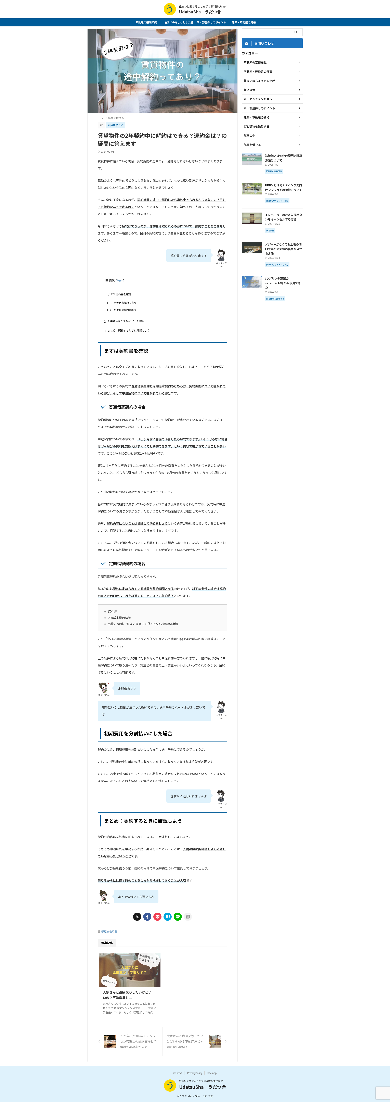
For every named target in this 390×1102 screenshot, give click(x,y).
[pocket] (157, 917)
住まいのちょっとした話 (178, 22)
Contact (177, 1073)
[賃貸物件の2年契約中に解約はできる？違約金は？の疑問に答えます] (168, 917)
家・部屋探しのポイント (211, 22)
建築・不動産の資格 (244, 22)
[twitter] (137, 917)
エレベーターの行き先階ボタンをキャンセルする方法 (283, 217)
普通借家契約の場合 (125, 302)
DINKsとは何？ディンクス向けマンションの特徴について (283, 187)
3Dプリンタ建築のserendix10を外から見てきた (283, 283)
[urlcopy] (188, 917)
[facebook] (147, 917)
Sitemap (212, 1073)
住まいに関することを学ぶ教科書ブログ (201, 1080)
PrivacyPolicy (194, 1073)
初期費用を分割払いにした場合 (126, 321)
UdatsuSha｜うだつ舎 (200, 12)
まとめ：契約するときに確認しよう (129, 330)
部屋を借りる (109, 931)
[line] (178, 917)
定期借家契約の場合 (125, 310)
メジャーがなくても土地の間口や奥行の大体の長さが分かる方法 (283, 248)
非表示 (120, 280)
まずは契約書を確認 (119, 294)
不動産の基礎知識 (146, 22)
